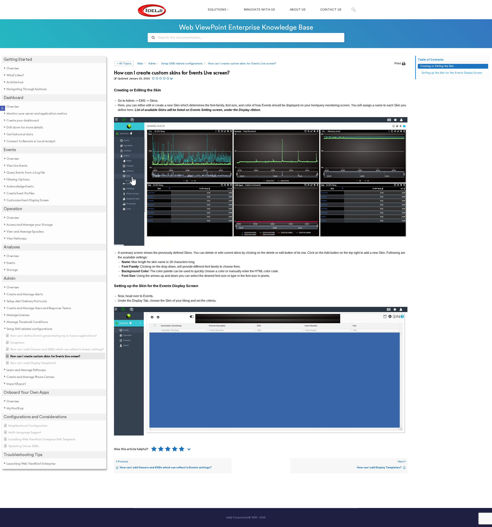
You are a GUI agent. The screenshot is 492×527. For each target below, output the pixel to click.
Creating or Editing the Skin (437, 66)
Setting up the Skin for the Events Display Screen (452, 73)
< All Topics (124, 63)
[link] (2, 108)
